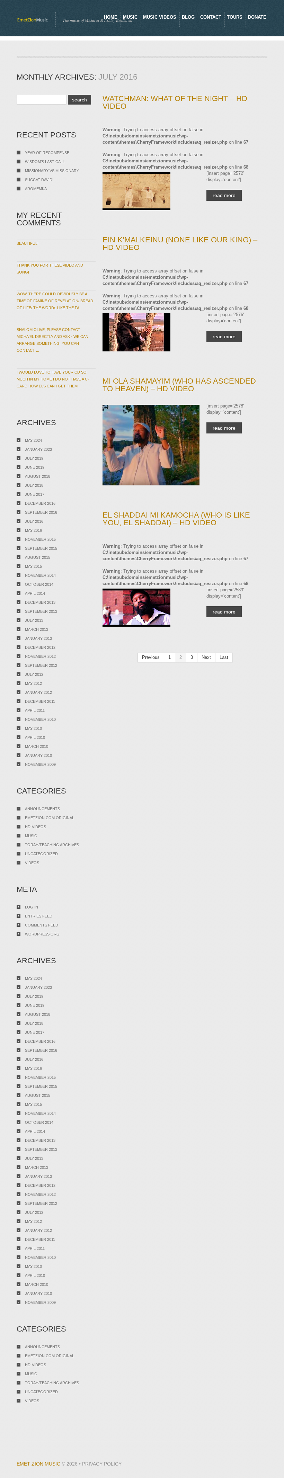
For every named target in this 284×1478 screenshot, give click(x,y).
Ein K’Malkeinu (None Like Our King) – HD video (180, 243)
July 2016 (34, 521)
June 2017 (34, 494)
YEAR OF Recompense (47, 153)
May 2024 (33, 440)
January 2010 (38, 755)
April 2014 (35, 593)
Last (224, 657)
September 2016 (41, 512)
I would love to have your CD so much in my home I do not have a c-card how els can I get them (53, 379)
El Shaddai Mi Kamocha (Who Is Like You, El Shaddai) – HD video (176, 519)
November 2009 (40, 764)
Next (206, 657)
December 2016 (40, 503)
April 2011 (35, 710)
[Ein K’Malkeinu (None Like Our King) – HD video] (151, 332)
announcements (42, 809)
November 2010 (40, 719)
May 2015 (33, 566)
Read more (224, 195)
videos (32, 863)
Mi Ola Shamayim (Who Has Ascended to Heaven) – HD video (179, 385)
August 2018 (37, 476)
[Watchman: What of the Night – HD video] (151, 191)
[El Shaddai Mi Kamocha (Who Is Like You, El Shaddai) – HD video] (151, 608)
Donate (257, 17)
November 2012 (40, 656)
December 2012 (40, 647)
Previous (151, 657)
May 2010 (33, 728)
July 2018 (34, 485)
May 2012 (33, 683)
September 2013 (41, 611)
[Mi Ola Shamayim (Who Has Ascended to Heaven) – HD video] (151, 445)
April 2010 (35, 737)
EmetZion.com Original (49, 818)
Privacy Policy (102, 1464)
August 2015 (37, 557)
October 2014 (39, 584)
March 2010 (36, 746)
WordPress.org (42, 934)
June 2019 (34, 467)
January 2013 (38, 638)
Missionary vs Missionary (52, 171)
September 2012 (41, 665)
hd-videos (35, 827)
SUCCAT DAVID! (39, 180)
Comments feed (41, 925)
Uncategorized (41, 854)
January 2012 (38, 692)
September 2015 (41, 548)
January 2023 (38, 449)
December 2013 (40, 602)
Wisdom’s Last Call (45, 162)
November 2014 (40, 575)
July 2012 (34, 674)
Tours (234, 17)
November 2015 (40, 539)
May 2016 (33, 530)
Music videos (159, 17)
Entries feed (38, 916)
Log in (31, 907)
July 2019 (34, 458)
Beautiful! (27, 243)
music (31, 836)
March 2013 (36, 629)
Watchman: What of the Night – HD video (175, 102)
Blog (188, 17)
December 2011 (40, 701)
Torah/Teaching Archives (52, 845)
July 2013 (34, 620)
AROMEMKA (36, 189)
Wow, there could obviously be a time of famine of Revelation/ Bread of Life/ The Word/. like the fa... (55, 301)
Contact (210, 17)
